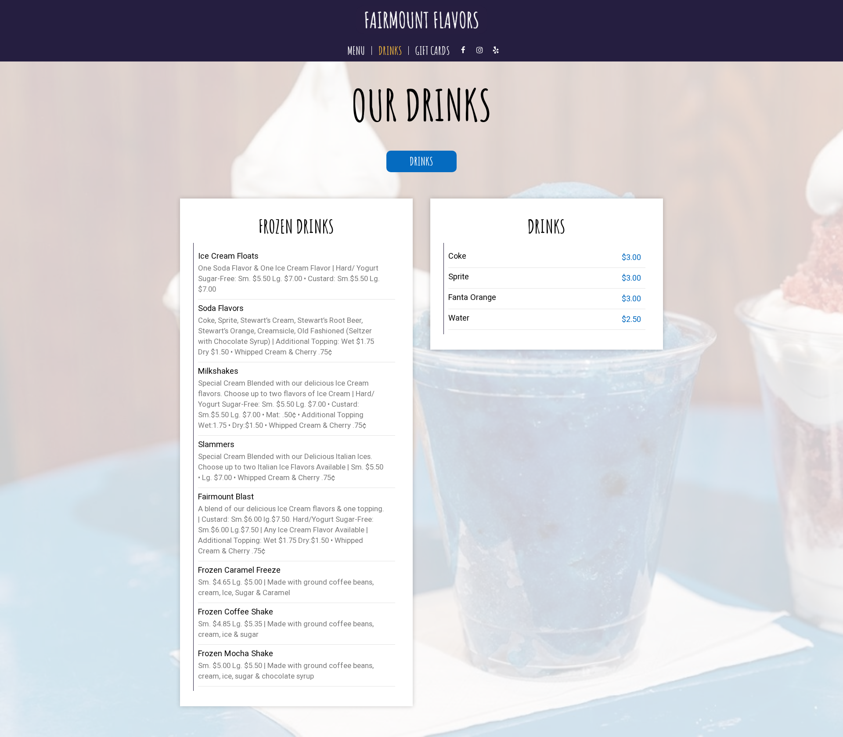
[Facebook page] (463, 50)
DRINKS (390, 50)
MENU (356, 50)
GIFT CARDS (432, 50)
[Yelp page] (496, 50)
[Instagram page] (479, 50)
